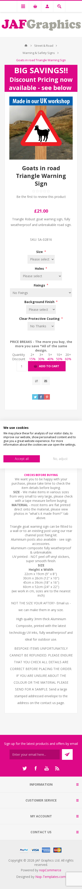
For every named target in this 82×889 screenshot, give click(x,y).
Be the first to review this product (41, 196)
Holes (40, 268)
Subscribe (67, 754)
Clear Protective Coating (40, 318)
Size (40, 252)
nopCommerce (50, 870)
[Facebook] (35, 768)
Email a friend (45, 381)
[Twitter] (24, 768)
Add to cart (49, 366)
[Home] (26, 45)
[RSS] (57, 768)
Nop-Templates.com (50, 876)
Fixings (40, 285)
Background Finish (39, 302)
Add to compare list (36, 381)
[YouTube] (46, 768)
